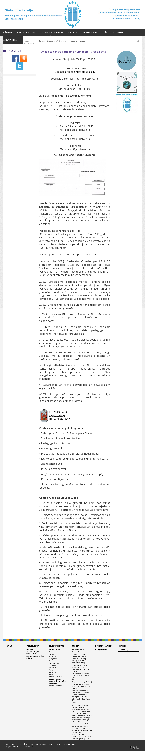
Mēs (50, 652)
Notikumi (118, 32)
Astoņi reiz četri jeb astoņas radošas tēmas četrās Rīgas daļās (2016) (81, 720)
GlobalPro (27, 746)
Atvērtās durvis (77, 652)
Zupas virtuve (55, 679)
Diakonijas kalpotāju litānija (35, 657)
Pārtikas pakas (55, 677)
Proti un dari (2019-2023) (80, 684)
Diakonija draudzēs (95, 32)
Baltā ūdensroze (54, 663)
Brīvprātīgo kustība (78, 654)
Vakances (53, 684)
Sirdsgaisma (53, 659)
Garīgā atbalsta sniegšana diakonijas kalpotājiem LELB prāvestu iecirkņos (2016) (81, 707)
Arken (51, 661)
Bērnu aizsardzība (56, 686)
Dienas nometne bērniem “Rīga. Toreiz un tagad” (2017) (82, 681)
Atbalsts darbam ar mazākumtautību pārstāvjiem (82, 735)
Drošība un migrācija (79, 656)
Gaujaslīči (52, 668)
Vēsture (29, 650)
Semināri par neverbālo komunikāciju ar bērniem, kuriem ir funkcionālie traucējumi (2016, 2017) (80, 694)
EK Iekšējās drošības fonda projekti (80, 670)
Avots (51, 670)
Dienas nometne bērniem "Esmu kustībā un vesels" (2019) (80, 676)
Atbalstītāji (10, 40)
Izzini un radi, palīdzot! (80, 724)
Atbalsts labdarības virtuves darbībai (81, 687)
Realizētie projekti (80, 663)
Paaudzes (52, 654)
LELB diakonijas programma (32, 653)
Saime (51, 675)
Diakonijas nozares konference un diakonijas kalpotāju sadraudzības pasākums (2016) (82, 713)
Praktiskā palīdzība (57, 681)
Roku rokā (52, 656)
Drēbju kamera (101, 650)
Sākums (7, 32)
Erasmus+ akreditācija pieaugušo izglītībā (79, 660)
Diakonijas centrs (52, 32)
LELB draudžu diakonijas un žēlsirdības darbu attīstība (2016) (81, 701)
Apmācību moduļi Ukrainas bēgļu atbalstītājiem (81, 666)
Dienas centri (54, 650)
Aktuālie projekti (79, 650)
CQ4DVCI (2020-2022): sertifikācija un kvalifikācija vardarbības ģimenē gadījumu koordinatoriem (82, 729)
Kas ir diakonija (26, 32)
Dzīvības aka (53, 665)
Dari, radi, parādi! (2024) (80, 739)
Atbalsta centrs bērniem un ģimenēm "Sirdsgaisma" (74, 51)
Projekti (73, 32)
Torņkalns (52, 672)
